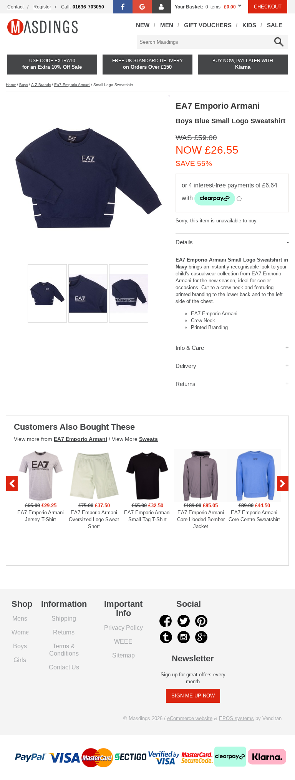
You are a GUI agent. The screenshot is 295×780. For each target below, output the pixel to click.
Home (11, 85)
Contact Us (64, 667)
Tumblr (165, 637)
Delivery (186, 366)
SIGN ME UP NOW (193, 696)
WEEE (123, 641)
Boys (23, 85)
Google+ (201, 637)
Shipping (63, 618)
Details (184, 242)
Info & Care (190, 347)
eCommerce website (189, 718)
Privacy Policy (123, 627)
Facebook (165, 621)
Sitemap (123, 655)
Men (166, 25)
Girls (19, 659)
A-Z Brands (41, 85)
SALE (274, 25)
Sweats (148, 439)
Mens (19, 618)
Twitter (183, 621)
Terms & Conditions (64, 650)
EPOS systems (236, 718)
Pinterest (201, 621)
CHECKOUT (268, 7)
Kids (249, 25)
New (142, 25)
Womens (24, 632)
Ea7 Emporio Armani (72, 85)
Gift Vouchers (208, 25)
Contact (15, 7)
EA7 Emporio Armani (80, 439)
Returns (186, 384)
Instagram (183, 637)
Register (42, 7)
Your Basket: (189, 7)
